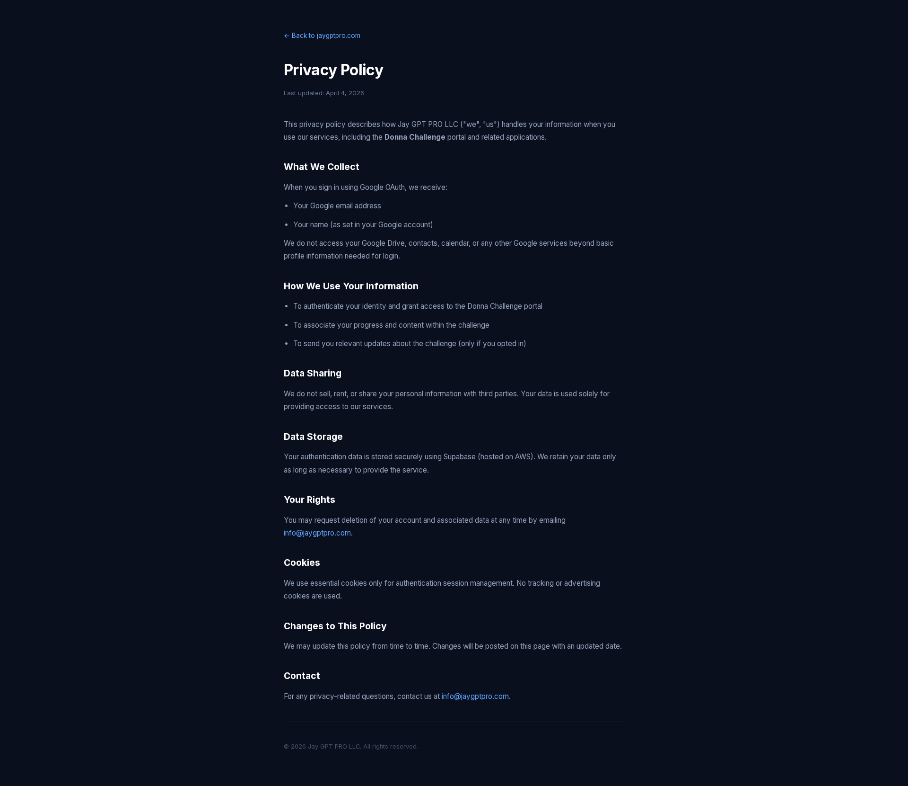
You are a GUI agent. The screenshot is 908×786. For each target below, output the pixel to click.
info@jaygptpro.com (317, 532)
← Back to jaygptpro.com (322, 35)
